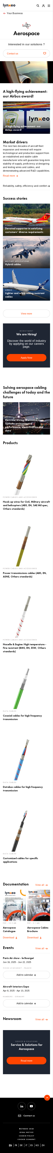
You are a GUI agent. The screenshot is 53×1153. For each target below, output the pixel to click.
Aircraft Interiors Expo (16, 986)
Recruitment (26, 331)
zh (43, 1145)
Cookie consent (26, 1139)
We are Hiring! (26, 334)
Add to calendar (25, 975)
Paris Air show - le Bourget (18, 958)
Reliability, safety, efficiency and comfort (25, 186)
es (31, 1145)
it (26, 1145)
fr (16, 1145)
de (21, 1145)
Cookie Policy (26, 1136)
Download (9, 937)
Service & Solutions (26, 1041)
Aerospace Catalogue (9, 929)
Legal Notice (26, 1132)
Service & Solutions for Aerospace (26, 1047)
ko (37, 1145)
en (10, 1145)
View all (40, 885)
